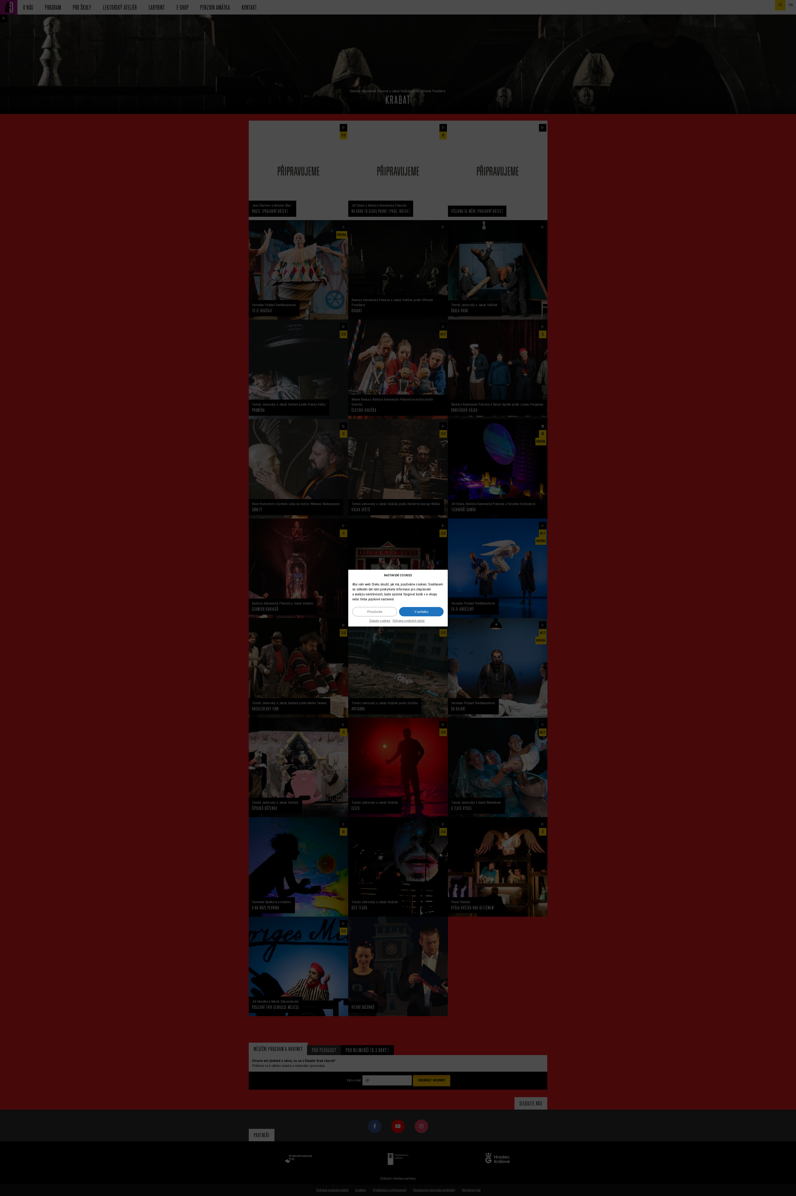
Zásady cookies (379, 621)
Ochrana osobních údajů (409, 621)
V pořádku (421, 611)
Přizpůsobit (374, 611)
